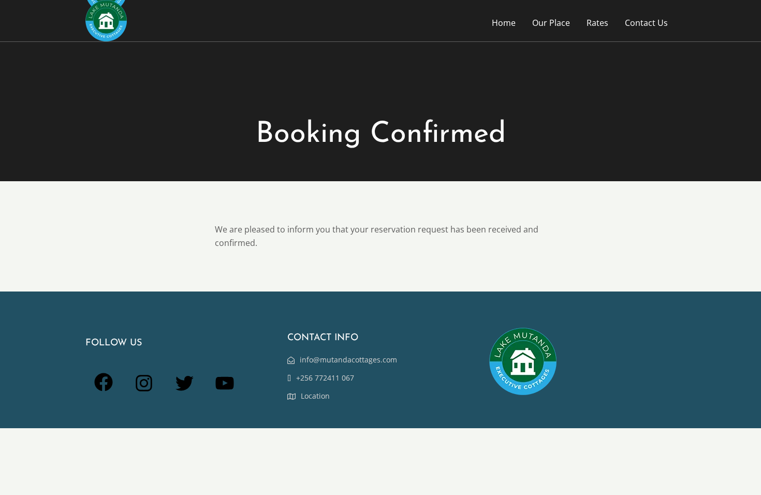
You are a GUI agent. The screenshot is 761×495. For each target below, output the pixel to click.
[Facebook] (103, 388)
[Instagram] (144, 389)
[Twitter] (184, 389)
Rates (597, 22)
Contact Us (646, 22)
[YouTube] (225, 389)
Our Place (551, 22)
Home (504, 22)
